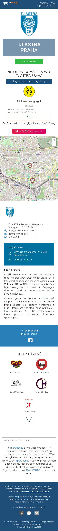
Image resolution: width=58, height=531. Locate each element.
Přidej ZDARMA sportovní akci (29, 131)
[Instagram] (29, 513)
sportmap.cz (16, 447)
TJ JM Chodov (41, 392)
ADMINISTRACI (33, 470)
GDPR (41, 522)
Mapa (29, 116)
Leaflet (40, 199)
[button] (32, 181)
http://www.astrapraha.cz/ (22, 230)
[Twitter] (36, 513)
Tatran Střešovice (41, 372)
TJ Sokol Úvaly (29, 411)
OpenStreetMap (47, 199)
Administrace (47, 2)
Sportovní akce (46, 6)
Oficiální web (29, 61)
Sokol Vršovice (16, 392)
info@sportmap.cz (35, 502)
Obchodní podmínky (28, 522)
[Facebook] (21, 513)
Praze (45, 298)
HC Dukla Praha (16, 372)
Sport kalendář (10, 522)
